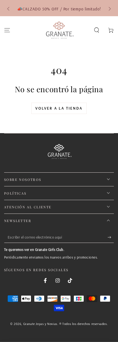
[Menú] (7, 30)
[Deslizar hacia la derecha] (109, 9)
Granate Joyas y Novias (40, 324)
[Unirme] (111, 237)
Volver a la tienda (58, 108)
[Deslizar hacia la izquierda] (8, 9)
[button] (96, 30)
